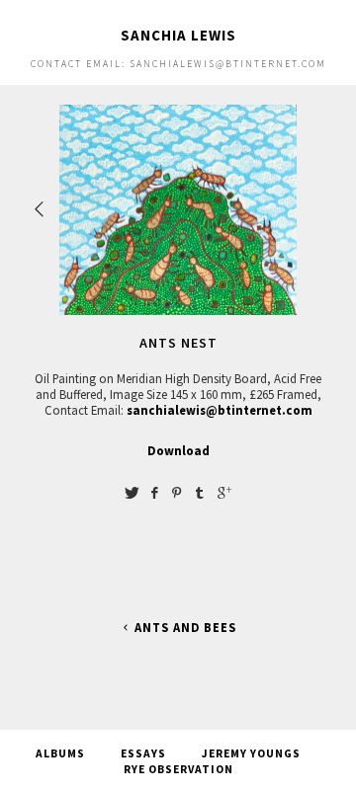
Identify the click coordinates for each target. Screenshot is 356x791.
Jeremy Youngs (251, 753)
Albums (60, 753)
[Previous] (40, 209)
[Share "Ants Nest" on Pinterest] (177, 492)
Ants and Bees (185, 627)
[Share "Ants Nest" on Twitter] (131, 492)
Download (178, 450)
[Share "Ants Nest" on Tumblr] (200, 492)
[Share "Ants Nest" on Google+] (224, 492)
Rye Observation (178, 769)
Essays (143, 753)
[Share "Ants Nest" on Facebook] (154, 492)
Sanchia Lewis (178, 35)
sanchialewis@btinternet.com (219, 410)
